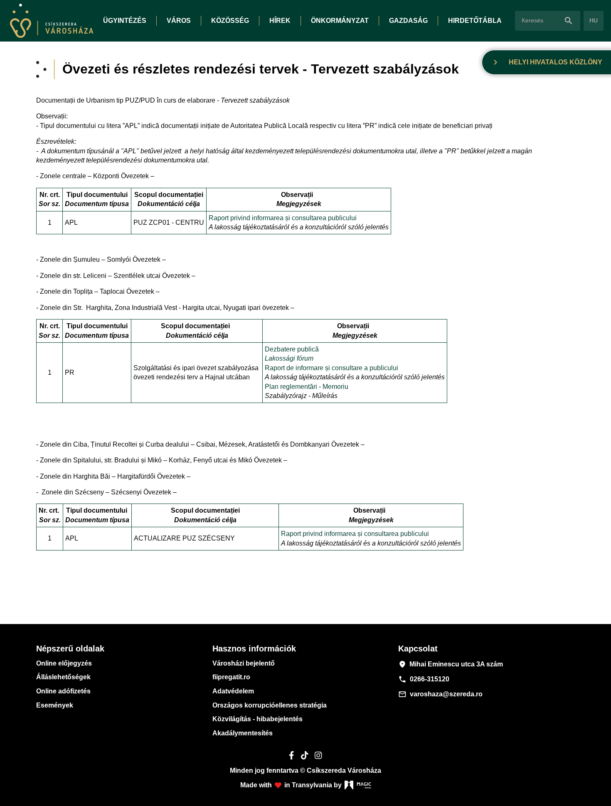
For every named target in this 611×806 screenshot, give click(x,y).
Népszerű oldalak (70, 648)
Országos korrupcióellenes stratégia (269, 705)
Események (54, 705)
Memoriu (335, 386)
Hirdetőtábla (475, 20)
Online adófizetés (63, 691)
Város (179, 20)
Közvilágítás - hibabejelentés (257, 718)
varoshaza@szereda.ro (440, 694)
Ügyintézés (124, 20)
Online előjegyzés (64, 663)
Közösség (230, 20)
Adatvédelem (233, 691)
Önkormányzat (340, 20)
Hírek (280, 20)
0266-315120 (423, 679)
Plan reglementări (292, 386)
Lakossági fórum (289, 358)
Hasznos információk (254, 648)
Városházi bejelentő (243, 663)
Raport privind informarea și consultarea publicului (283, 217)
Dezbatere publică (292, 349)
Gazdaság (408, 20)
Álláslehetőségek (63, 677)
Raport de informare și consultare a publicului (332, 367)
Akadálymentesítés (242, 733)
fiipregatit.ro (231, 677)
